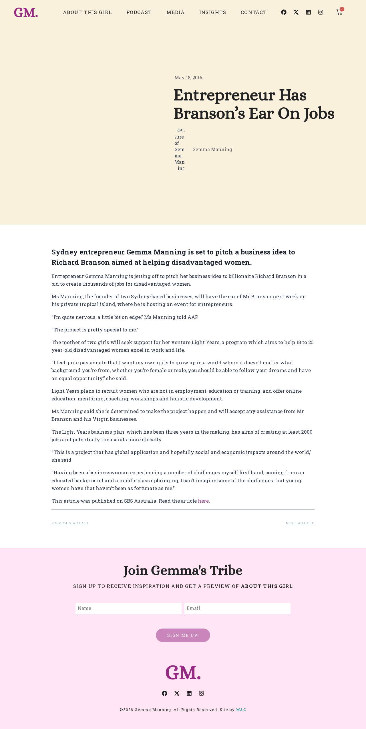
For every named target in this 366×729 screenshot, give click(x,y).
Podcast (139, 12)
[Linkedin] (308, 12)
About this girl (87, 12)
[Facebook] (284, 12)
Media (175, 12)
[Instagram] (320, 12)
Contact (254, 12)
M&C (241, 709)
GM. (26, 12)
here (203, 500)
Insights (212, 12)
